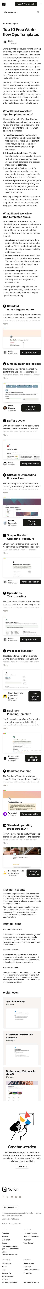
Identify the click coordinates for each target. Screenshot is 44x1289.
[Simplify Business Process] (22, 392)
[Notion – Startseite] (4, 4)
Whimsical (12, 813)
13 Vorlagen (12, 875)
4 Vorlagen (12, 815)
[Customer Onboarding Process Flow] (22, 507)
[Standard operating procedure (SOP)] (22, 857)
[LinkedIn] (11, 1197)
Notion (10, 41)
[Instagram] (3, 1197)
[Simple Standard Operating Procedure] (22, 567)
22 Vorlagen (12, 525)
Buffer (10, 463)
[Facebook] (16, 1197)
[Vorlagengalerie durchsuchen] (38, 12)
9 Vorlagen (12, 410)
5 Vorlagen (12, 761)
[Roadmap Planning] (22, 800)
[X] (7, 1197)
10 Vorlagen (12, 43)
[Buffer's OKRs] (22, 449)
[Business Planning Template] (22, 743)
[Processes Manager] (22, 680)
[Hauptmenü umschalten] (40, 4)
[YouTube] (20, 1197)
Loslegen (22, 1166)
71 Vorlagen (12, 700)
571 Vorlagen (12, 354)
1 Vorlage (11, 465)
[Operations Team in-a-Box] (22, 625)
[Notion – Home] (22, 1189)
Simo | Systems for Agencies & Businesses (16, 695)
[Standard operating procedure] (22, 338)
